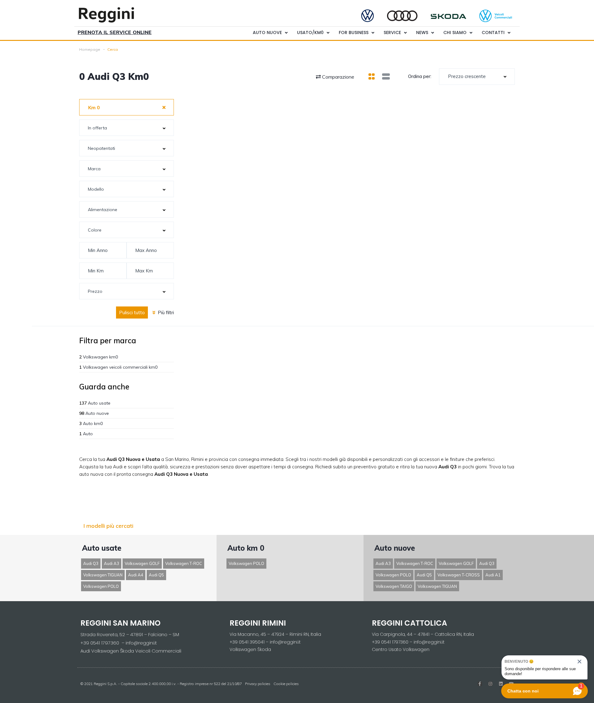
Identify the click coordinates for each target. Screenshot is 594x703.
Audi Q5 (156, 574)
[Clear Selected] (164, 107)
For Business (353, 32)
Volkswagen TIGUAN (103, 574)
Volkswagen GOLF (142, 563)
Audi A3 (111, 563)
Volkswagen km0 (98, 357)
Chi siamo (455, 32)
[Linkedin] (501, 684)
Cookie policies (286, 683)
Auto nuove (267, 32)
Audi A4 (135, 574)
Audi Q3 (90, 563)
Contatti (493, 32)
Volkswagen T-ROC (183, 563)
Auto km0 (91, 423)
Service (392, 32)
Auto (86, 433)
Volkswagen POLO (101, 586)
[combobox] (477, 76)
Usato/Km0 (310, 32)
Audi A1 (493, 574)
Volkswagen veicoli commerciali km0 (118, 367)
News (422, 32)
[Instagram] (490, 684)
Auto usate (94, 403)
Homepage (89, 49)
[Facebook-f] (480, 684)
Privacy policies (257, 683)
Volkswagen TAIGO (394, 586)
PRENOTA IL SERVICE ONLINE (115, 32)
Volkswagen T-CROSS (458, 574)
